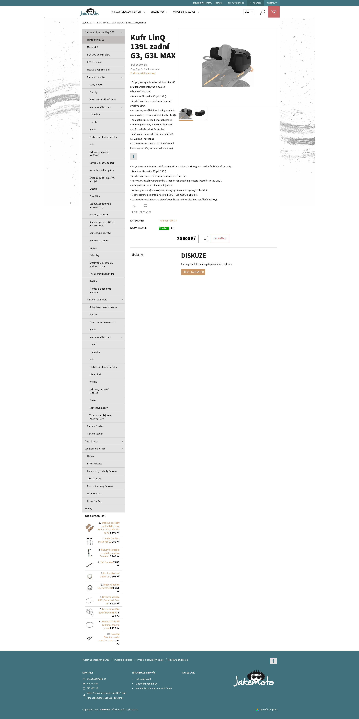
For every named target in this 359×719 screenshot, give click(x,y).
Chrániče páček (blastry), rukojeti (102, 179)
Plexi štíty (94, 196)
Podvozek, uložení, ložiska (103, 137)
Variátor (96, 114)
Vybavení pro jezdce (95, 448)
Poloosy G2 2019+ (98, 214)
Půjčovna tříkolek (123, 660)
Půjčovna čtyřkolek (178, 660)
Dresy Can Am (94, 501)
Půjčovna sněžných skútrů (95, 660)
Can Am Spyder (95, 433)
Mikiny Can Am (94, 493)
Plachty (93, 92)
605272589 (92, 683)
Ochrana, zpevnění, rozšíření (99, 153)
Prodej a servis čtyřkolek (150, 660)
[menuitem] (128, 12)
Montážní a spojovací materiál (100, 290)
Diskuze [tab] (137, 254)
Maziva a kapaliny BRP (98, 69)
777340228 (92, 688)
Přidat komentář (193, 272)
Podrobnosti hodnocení (142, 73)
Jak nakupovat (143, 679)
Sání (94, 344)
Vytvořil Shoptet (268, 709)
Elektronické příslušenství (102, 99)
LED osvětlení (94, 62)
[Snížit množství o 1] (207, 241)
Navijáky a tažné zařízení (102, 163)
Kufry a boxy (95, 84)
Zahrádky (94, 255)
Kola (91, 144)
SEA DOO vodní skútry (98, 55)
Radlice (93, 281)
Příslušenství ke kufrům (101, 274)
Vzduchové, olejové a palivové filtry (100, 417)
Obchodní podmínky (146, 684)
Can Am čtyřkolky (96, 77)
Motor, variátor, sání (100, 107)
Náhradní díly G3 (95, 40)
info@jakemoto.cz (96, 679)
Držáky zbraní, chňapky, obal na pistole (101, 264)
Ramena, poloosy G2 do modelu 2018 (101, 223)
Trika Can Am (94, 478)
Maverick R (92, 47)
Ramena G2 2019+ (99, 240)
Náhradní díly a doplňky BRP (99, 32)
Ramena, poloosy (98, 408)
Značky (88, 508)
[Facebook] (133, 156)
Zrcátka (93, 189)
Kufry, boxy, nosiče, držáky (103, 307)
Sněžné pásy (91, 441)
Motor (95, 122)
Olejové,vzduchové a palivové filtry (100, 205)
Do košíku (220, 238)
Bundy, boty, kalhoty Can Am (102, 471)
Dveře (92, 400)
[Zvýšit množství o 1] (207, 237)
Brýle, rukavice (94, 463)
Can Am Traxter (95, 426)
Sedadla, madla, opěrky (101, 170)
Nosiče (93, 248)
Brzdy (92, 129)
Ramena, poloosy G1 (100, 233)
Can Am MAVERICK (97, 299)
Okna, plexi (95, 374)
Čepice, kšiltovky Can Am (100, 486)
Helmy (90, 456)
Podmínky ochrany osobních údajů (154, 688)
